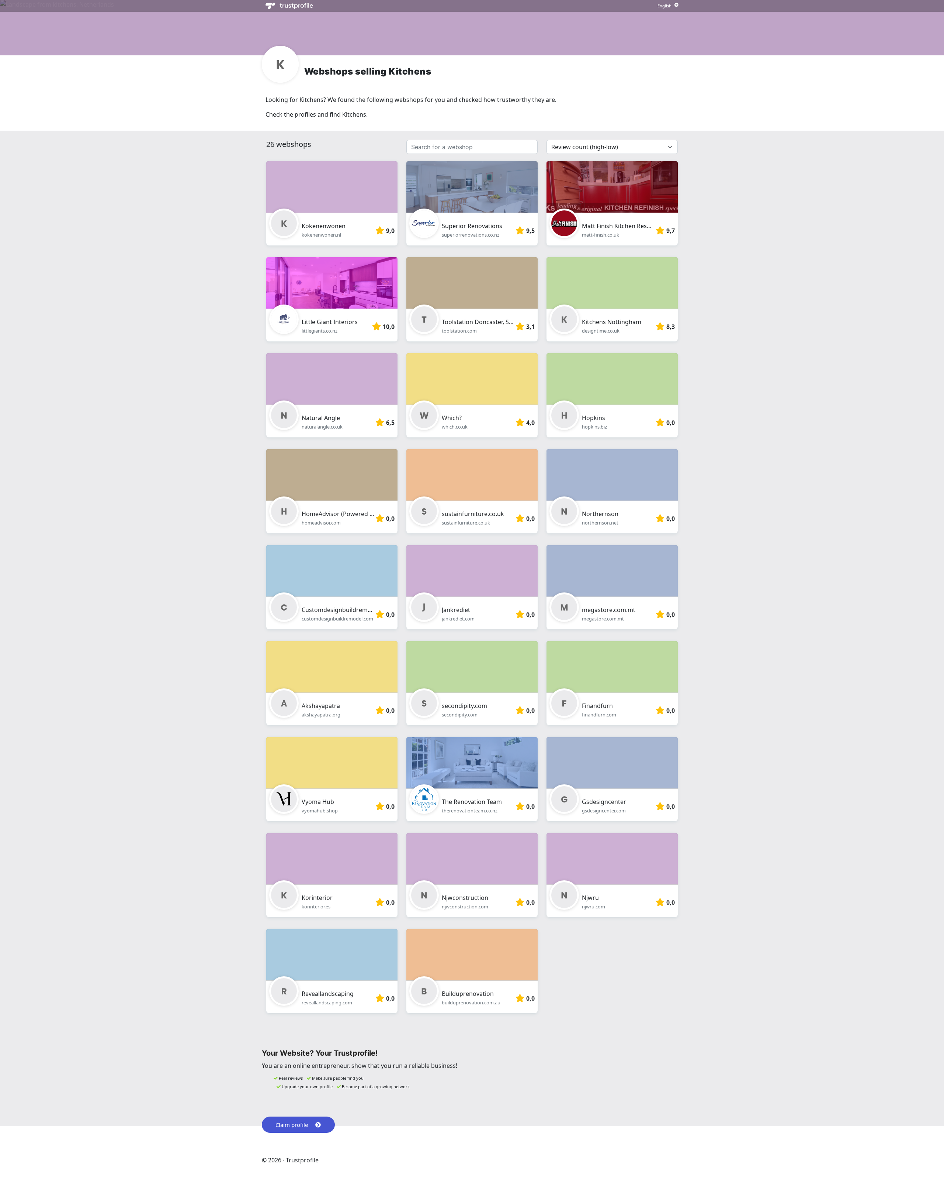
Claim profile (291, 1124)
